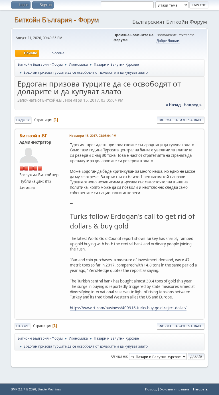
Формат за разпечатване (180, 120)
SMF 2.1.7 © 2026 (23, 389)
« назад (173, 104)
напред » (193, 104)
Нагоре (22, 326)
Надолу (23, 120)
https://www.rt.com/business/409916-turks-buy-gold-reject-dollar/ (128, 307)
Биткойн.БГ (33, 136)
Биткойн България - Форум (56, 20)
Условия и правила (174, 389)
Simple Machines (49, 389)
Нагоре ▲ (200, 389)
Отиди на (119, 356)
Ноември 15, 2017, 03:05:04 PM (92, 135)
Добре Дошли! (168, 40)
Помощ (151, 389)
